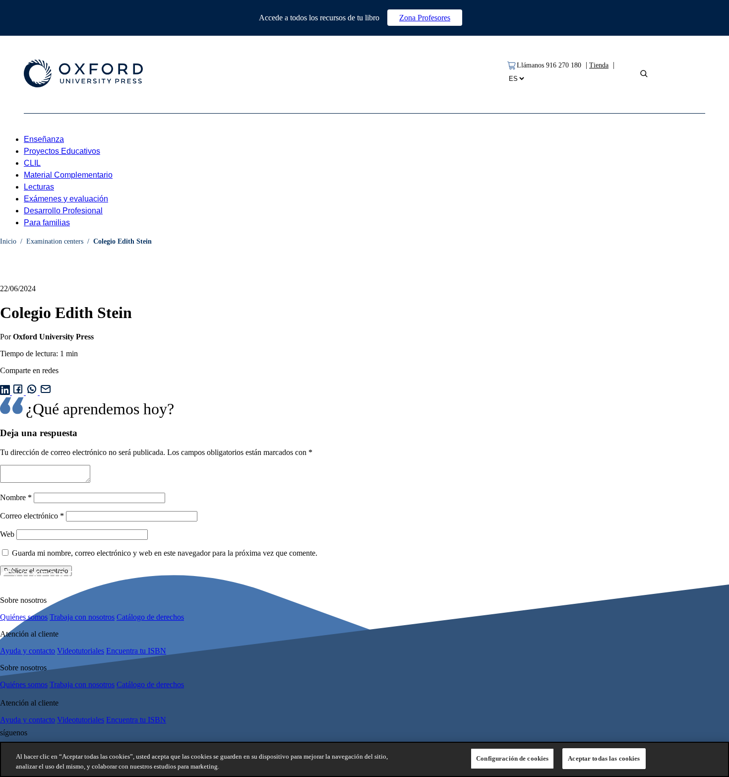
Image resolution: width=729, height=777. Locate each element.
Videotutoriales (80, 651)
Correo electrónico (32, 516)
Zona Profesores (424, 17)
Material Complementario (68, 175)
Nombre (16, 497)
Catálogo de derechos (150, 617)
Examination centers (54, 241)
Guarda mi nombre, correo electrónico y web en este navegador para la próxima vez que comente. (164, 553)
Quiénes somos (24, 617)
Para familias (47, 222)
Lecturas (39, 187)
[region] (364, 759)
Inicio (8, 241)
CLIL (32, 163)
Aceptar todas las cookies (604, 758)
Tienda (598, 65)
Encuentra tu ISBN (136, 651)
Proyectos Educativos (62, 151)
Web (7, 534)
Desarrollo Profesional (63, 210)
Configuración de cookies (512, 758)
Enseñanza (44, 139)
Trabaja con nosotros (82, 617)
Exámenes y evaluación (66, 198)
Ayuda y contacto (27, 651)
